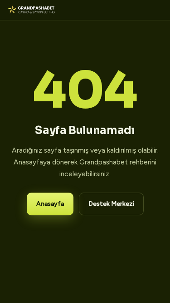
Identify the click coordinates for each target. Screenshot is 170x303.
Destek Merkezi (111, 204)
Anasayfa (50, 204)
